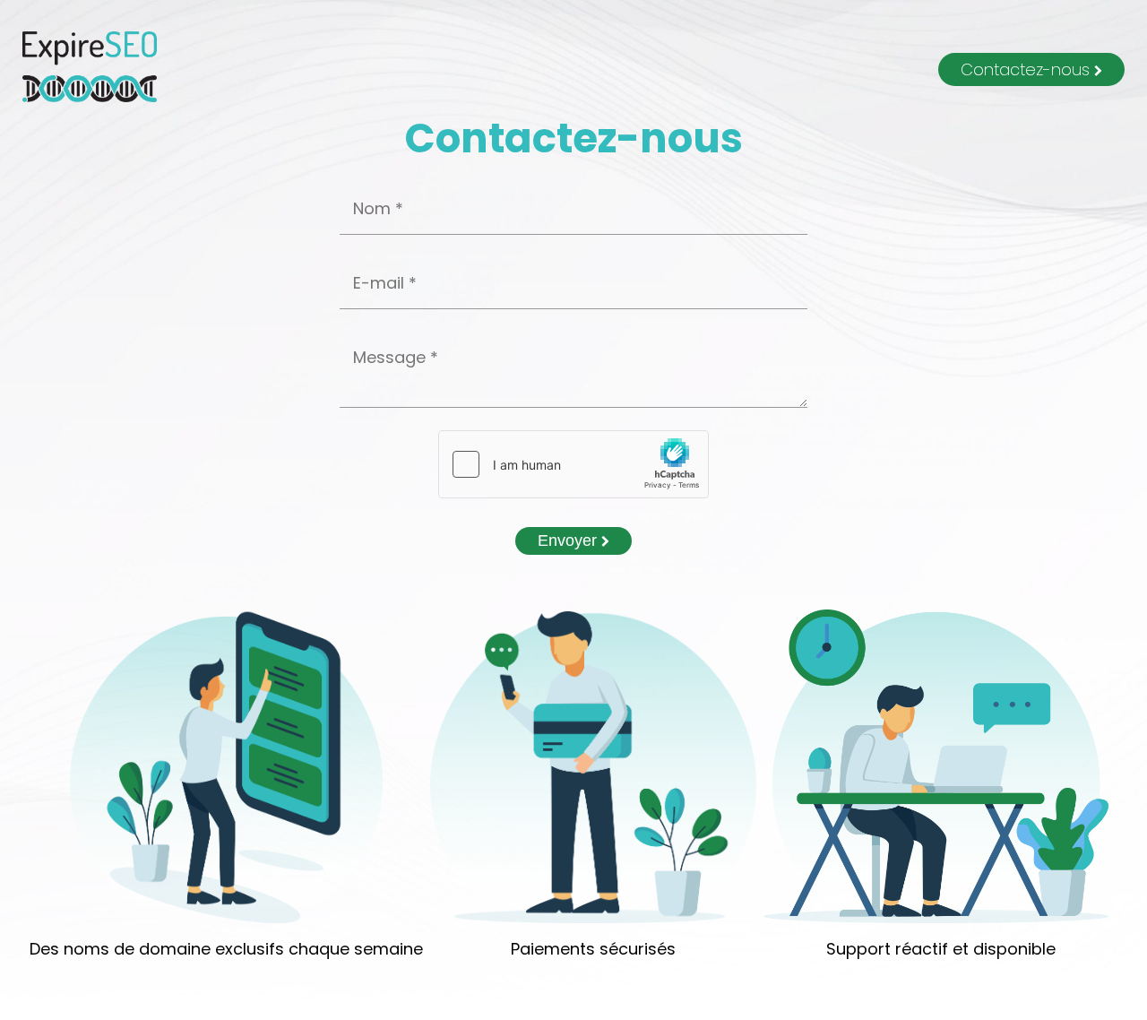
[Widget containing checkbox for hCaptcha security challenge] (573, 464)
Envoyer (569, 540)
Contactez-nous (1027, 69)
